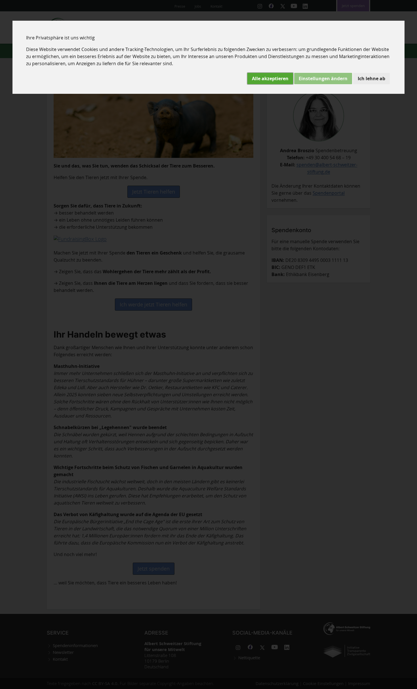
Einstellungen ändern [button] (323, 78)
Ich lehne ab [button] (371, 78)
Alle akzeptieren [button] (270, 78)
